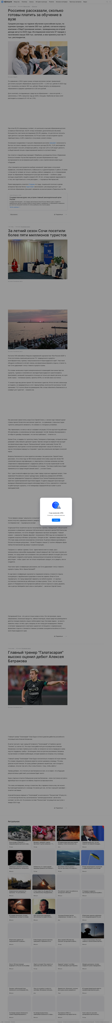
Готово (56, 520)
